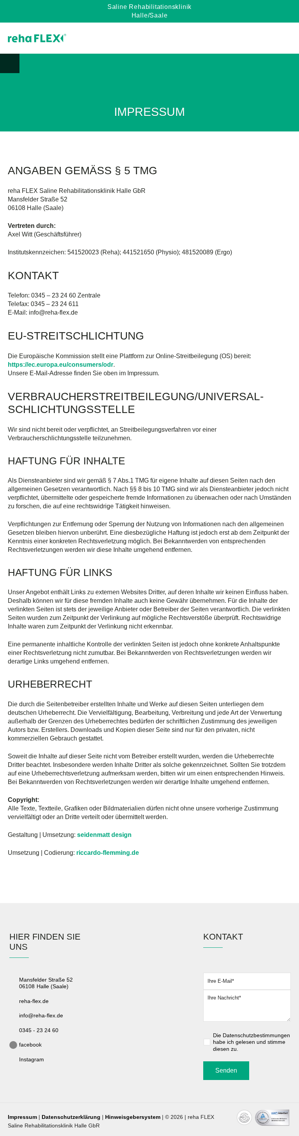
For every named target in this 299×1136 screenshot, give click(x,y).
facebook (30, 1044)
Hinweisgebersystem (132, 1117)
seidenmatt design (104, 834)
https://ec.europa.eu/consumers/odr (60, 364)
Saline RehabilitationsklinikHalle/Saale (149, 11)
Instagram (31, 1059)
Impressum (22, 1117)
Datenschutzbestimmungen (256, 1035)
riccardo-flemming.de (107, 852)
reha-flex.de (34, 1001)
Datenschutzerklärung (71, 1117)
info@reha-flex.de (41, 1015)
